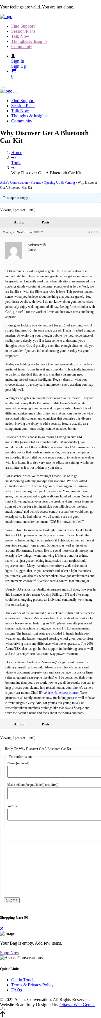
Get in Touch (23, 979)
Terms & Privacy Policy (32, 984)
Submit (11, 900)
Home (16, 152)
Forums (36, 183)
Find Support (23, 26)
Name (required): (18, 763)
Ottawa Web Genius (77, 1004)
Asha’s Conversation (14, 183)
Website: (13, 806)
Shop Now (9, 952)
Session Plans (23, 31)
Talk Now (20, 36)
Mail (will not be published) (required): (33, 785)
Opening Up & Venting (59, 183)
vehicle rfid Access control (61, 693)
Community (21, 46)
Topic (16, 162)
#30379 (93, 232)
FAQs (16, 990)
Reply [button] (38, 232)
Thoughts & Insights (29, 41)
